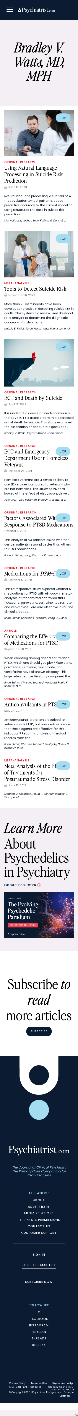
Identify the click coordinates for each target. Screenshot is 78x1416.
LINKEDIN (39, 1332)
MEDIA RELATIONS (39, 1213)
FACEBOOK (39, 1319)
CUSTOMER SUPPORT (39, 1233)
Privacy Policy (17, 1383)
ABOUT (39, 1200)
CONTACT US (39, 1226)
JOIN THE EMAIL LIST (39, 1265)
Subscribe (39, 1031)
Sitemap (65, 1396)
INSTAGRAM (39, 1325)
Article (10, 631)
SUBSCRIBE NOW (39, 1282)
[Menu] (9, 10)
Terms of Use (39, 1383)
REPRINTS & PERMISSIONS (39, 1220)
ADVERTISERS (39, 1207)
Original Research (20, 162)
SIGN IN (39, 1254)
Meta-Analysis (16, 283)
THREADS (39, 1338)
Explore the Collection (20, 885)
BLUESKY (39, 1345)
